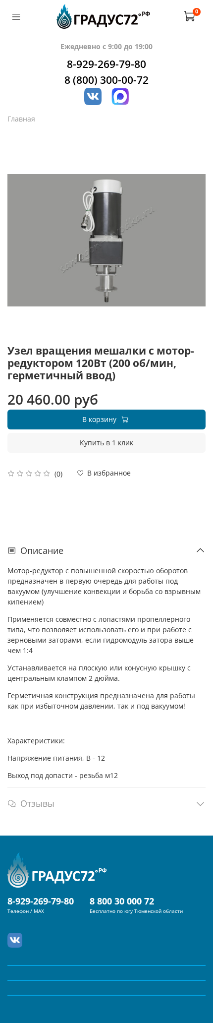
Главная (21, 118)
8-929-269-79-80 (106, 64)
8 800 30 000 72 (122, 901)
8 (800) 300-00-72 (106, 80)
